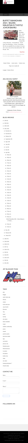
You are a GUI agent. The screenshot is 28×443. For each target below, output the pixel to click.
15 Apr (8, 189)
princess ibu (5, 343)
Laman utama (14, 63)
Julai (7, 144)
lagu (4, 338)
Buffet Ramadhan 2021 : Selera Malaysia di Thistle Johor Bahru (13, 24)
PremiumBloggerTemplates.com (14, 440)
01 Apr (8, 226)
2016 (5, 249)
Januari (7, 235)
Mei (6, 149)
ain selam (5, 360)
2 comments (17, 56)
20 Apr (8, 181)
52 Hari (4, 316)
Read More (22, 52)
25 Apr (8, 168)
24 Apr (8, 171)
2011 (5, 263)
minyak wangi (6, 365)
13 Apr (8, 195)
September (8, 139)
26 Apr (8, 165)
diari (4, 292)
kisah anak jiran (6, 304)
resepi (4, 324)
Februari (7, 232)
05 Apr (8, 216)
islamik (4, 331)
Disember (8, 130)
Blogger (17, 435)
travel (4, 314)
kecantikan (5, 353)
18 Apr (8, 184)
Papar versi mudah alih (14, 65)
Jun (6, 147)
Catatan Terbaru (6, 63)
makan (16, 54)
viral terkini (5, 341)
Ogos (7, 141)
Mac (6, 230)
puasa (4, 329)
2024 (5, 120)
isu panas (5, 351)
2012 (5, 260)
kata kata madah (6, 336)
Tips (4, 311)
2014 (5, 254)
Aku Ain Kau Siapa (19, 433)
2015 (5, 252)
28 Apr (8, 160)
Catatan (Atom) (10, 70)
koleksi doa (5, 356)
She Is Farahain (10, 56)
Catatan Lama (22, 63)
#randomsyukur (6, 346)
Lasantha (16, 438)
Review (4, 299)
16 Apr (8, 187)
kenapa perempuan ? (7, 363)
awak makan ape (10, 54)
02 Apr (8, 224)
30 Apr (8, 154)
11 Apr (8, 200)
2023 (5, 123)
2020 (5, 238)
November (8, 133)
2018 (5, 244)
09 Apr (8, 206)
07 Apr (8, 211)
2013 (5, 257)
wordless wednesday (7, 326)
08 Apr (8, 208)
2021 (5, 128)
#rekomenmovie (6, 348)
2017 (5, 246)
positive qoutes (6, 333)
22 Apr (8, 176)
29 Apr (8, 157)
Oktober (7, 136)
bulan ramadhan (6, 321)
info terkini (5, 319)
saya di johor (5, 306)
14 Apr (8, 192)
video (4, 358)
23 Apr (8, 173)
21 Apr (8, 179)
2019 (5, 241)
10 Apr (8, 203)
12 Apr (8, 197)
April (6, 152)
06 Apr (8, 214)
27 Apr (8, 162)
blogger (4, 294)
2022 (5, 125)
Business (5, 309)
